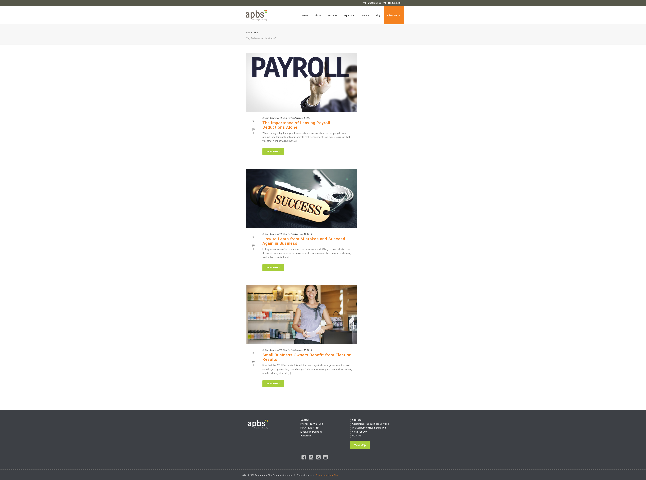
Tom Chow (270, 118)
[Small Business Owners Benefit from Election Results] (301, 314)
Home (305, 15)
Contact (365, 15)
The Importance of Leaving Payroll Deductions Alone (296, 125)
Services (332, 15)
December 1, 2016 (302, 118)
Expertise (349, 15)
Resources (321, 475)
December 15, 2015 (303, 350)
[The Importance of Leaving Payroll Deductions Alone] (301, 82)
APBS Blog (282, 118)
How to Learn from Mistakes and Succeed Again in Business (303, 241)
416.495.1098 (394, 3)
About (318, 15)
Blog (377, 15)
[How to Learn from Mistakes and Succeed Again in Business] (301, 198)
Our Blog (333, 475)
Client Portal (393, 15)
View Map (360, 445)
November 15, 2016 (303, 234)
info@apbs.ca (374, 3)
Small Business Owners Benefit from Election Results (307, 357)
